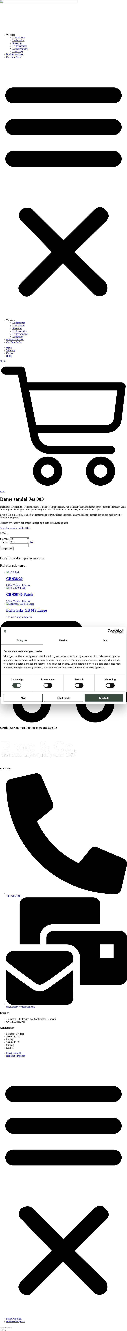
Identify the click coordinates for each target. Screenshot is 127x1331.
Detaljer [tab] (63, 640)
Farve (5, 542)
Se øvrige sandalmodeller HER (15, 528)
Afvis (23, 697)
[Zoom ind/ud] (1, 1327)
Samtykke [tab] (22, 640)
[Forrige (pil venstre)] (1, 1330)
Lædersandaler (19, 46)
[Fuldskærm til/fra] (4, 1327)
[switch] (48, 685)
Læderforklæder (20, 48)
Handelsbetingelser (15, 1055)
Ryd (31, 542)
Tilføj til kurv (6, 549)
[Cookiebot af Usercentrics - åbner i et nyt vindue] (109, 631)
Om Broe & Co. (14, 57)
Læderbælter (18, 37)
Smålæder (17, 43)
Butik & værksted (15, 54)
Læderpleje (17, 51)
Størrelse (4, 538)
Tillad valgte (63, 697)
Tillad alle (104, 697)
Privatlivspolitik (14, 1053)
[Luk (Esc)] (10, 1327)
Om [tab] (105, 640)
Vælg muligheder (21, 585)
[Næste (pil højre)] (4, 1330)
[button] (63, 188)
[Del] (7, 1327)
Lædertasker (18, 40)
